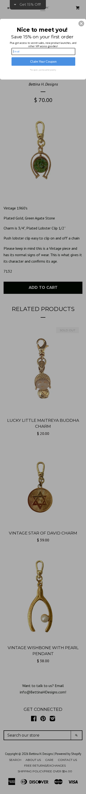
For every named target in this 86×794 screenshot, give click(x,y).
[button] (81, 23)
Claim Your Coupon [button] (43, 61)
